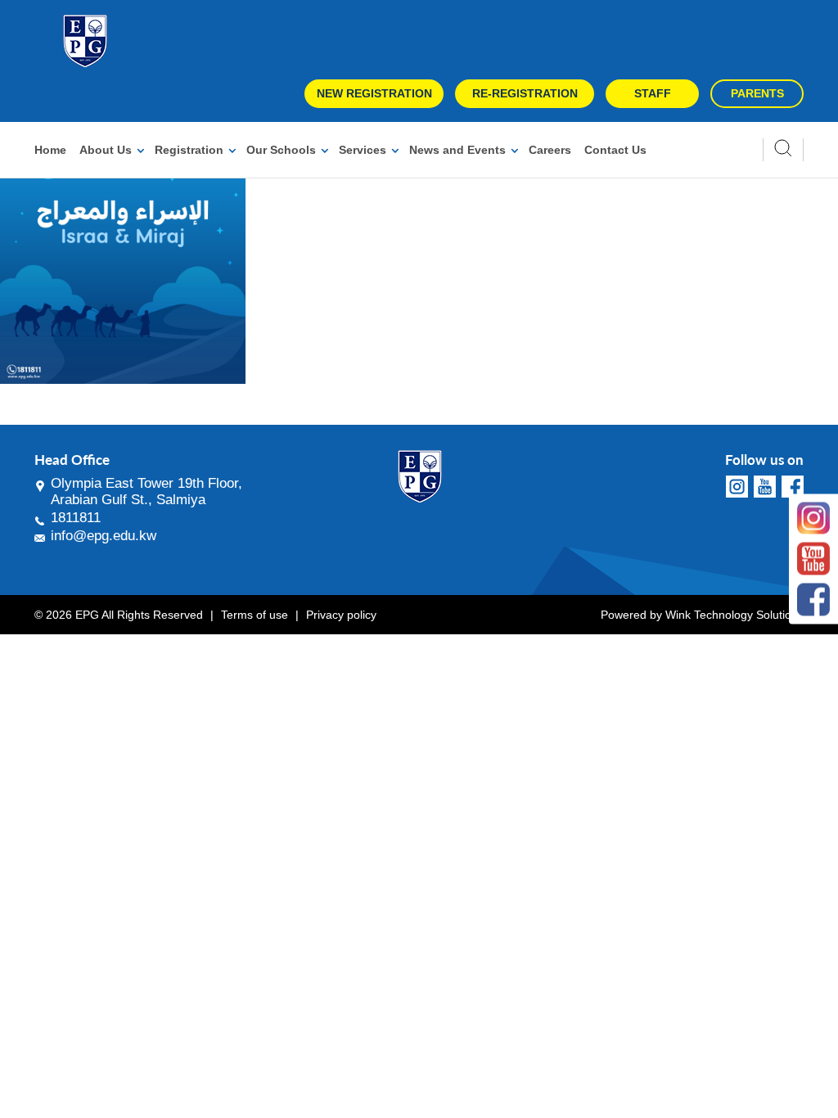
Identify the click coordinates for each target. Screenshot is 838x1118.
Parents (757, 93)
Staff (652, 93)
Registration (189, 149)
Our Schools (281, 149)
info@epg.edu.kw (103, 535)
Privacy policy (341, 614)
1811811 (76, 517)
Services (362, 149)
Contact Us (615, 149)
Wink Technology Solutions (734, 614)
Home (50, 149)
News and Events (457, 149)
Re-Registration (525, 93)
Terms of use (254, 614)
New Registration (374, 93)
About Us (105, 149)
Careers (550, 149)
